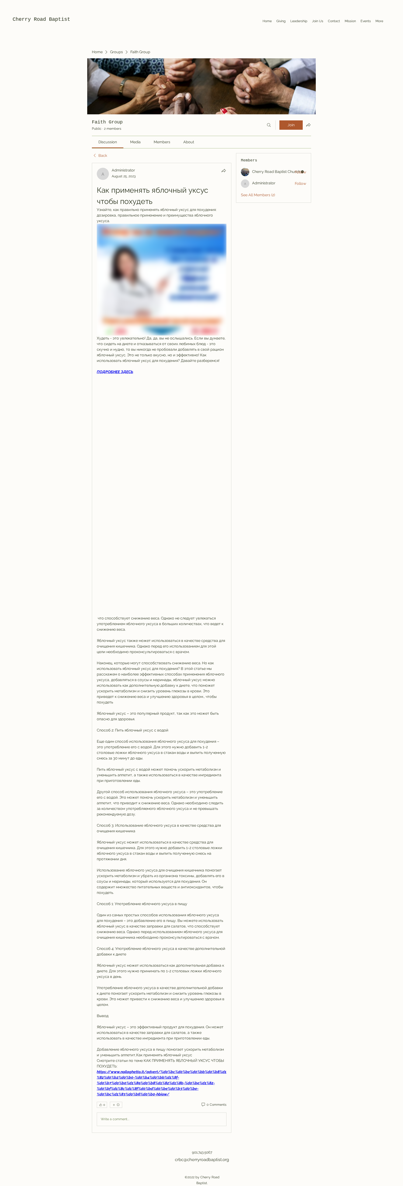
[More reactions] (116, 1105)
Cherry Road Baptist (41, 19)
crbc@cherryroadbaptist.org (202, 1159)
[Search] (269, 125)
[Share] (223, 170)
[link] (107, 142)
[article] (161, 648)
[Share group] (308, 125)
